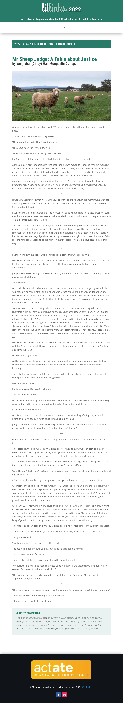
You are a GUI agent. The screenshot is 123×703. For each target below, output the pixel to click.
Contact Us (87, 687)
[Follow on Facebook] (58, 694)
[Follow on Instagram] (64, 694)
